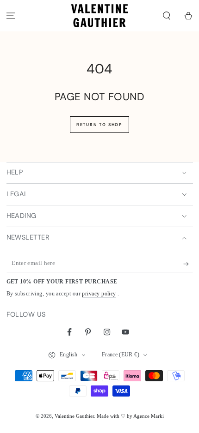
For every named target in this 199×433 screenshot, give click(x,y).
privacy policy (99, 294)
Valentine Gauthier (74, 416)
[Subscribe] (188, 264)
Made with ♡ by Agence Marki (130, 416)
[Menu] (11, 16)
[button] (166, 16)
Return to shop (99, 124)
